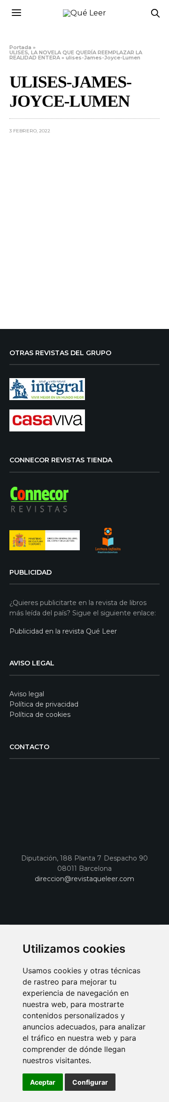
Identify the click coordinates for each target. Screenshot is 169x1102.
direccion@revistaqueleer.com (84, 879)
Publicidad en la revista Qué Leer (63, 631)
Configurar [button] (90, 1082)
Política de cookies (39, 714)
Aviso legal (26, 694)
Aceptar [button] (42, 1082)
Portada (20, 47)
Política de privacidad (43, 704)
